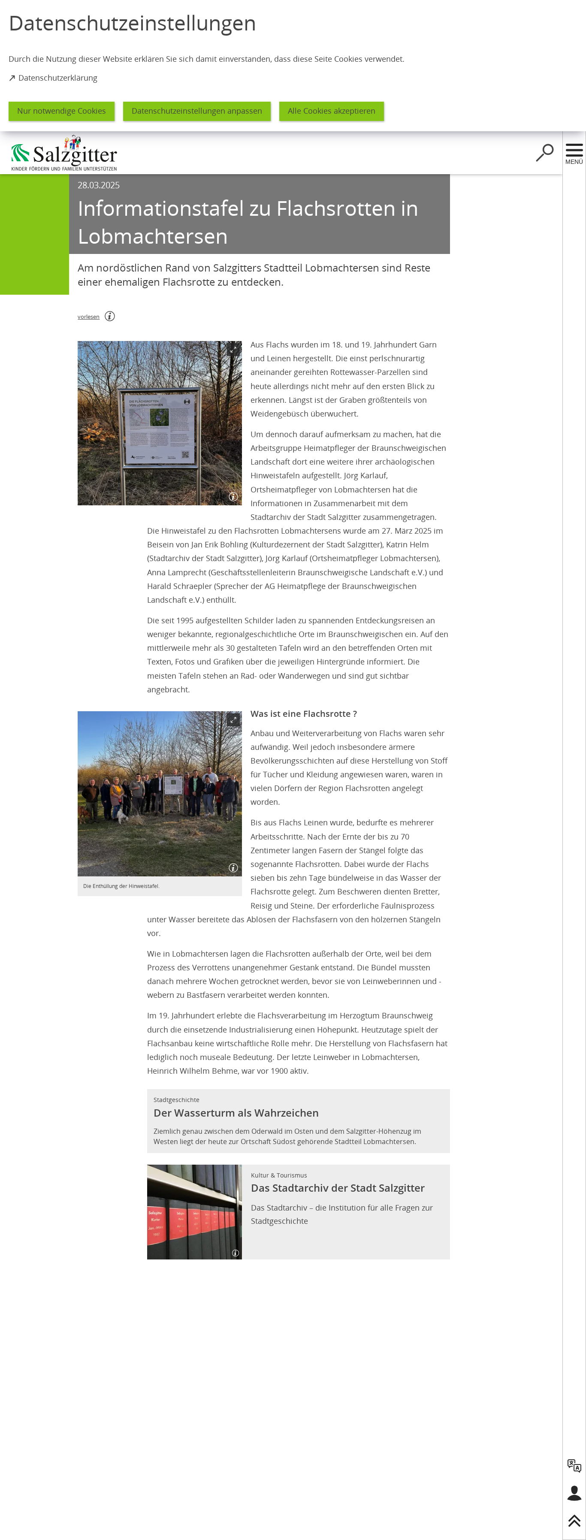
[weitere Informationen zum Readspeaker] (109, 316)
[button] (160, 423)
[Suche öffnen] (545, 152)
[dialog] (293, 65)
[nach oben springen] (574, 1520)
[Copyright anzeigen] (231, 495)
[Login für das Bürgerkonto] (574, 1493)
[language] (574, 1465)
